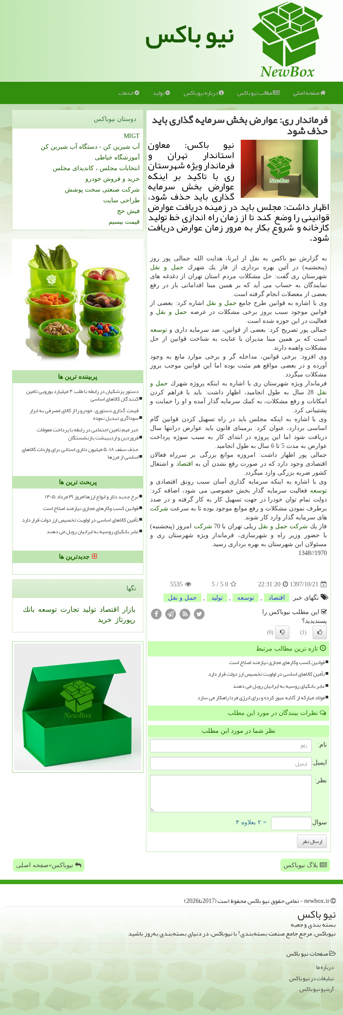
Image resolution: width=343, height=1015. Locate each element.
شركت (159, 508)
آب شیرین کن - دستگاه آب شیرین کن (90, 146)
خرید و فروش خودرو (112, 178)
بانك (28, 609)
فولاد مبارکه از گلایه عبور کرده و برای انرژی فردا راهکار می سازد (261, 698)
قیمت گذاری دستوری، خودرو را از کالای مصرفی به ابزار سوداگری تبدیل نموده (83, 414)
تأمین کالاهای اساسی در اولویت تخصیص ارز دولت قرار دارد (266, 674)
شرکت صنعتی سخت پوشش (102, 189)
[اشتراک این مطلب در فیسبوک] (156, 613)
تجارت (69, 609)
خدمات (126, 93)
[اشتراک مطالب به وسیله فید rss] (185, 613)
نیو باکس (190, 34)
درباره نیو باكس (201, 93)
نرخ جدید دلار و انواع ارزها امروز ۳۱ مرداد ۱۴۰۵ (91, 497)
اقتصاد (184, 463)
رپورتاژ (124, 619)
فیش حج (128, 211)
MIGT (132, 136)
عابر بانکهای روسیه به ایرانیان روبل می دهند (279, 686)
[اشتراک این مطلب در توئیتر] (199, 613)
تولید (159, 93)
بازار (128, 609)
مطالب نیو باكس (255, 93)
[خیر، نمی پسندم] (282, 632)
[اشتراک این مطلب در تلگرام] (170, 613)
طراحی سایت (121, 200)
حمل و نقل (167, 267)
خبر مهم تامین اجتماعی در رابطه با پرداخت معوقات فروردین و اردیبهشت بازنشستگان (87, 434)
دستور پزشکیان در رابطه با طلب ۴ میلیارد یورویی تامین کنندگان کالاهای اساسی (82, 395)
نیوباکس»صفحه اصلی (45, 865)
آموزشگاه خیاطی (117, 157)
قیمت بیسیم (124, 221)
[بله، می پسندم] (320, 632)
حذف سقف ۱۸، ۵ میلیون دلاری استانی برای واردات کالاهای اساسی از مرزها (79, 453)
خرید (105, 619)
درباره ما (325, 967)
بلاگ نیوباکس (302, 865)
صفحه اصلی (306, 93)
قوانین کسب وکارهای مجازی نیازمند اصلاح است (277, 662)
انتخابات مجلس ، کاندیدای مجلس (96, 168)
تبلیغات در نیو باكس (311, 978)
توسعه (158, 329)
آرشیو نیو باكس (316, 989)
